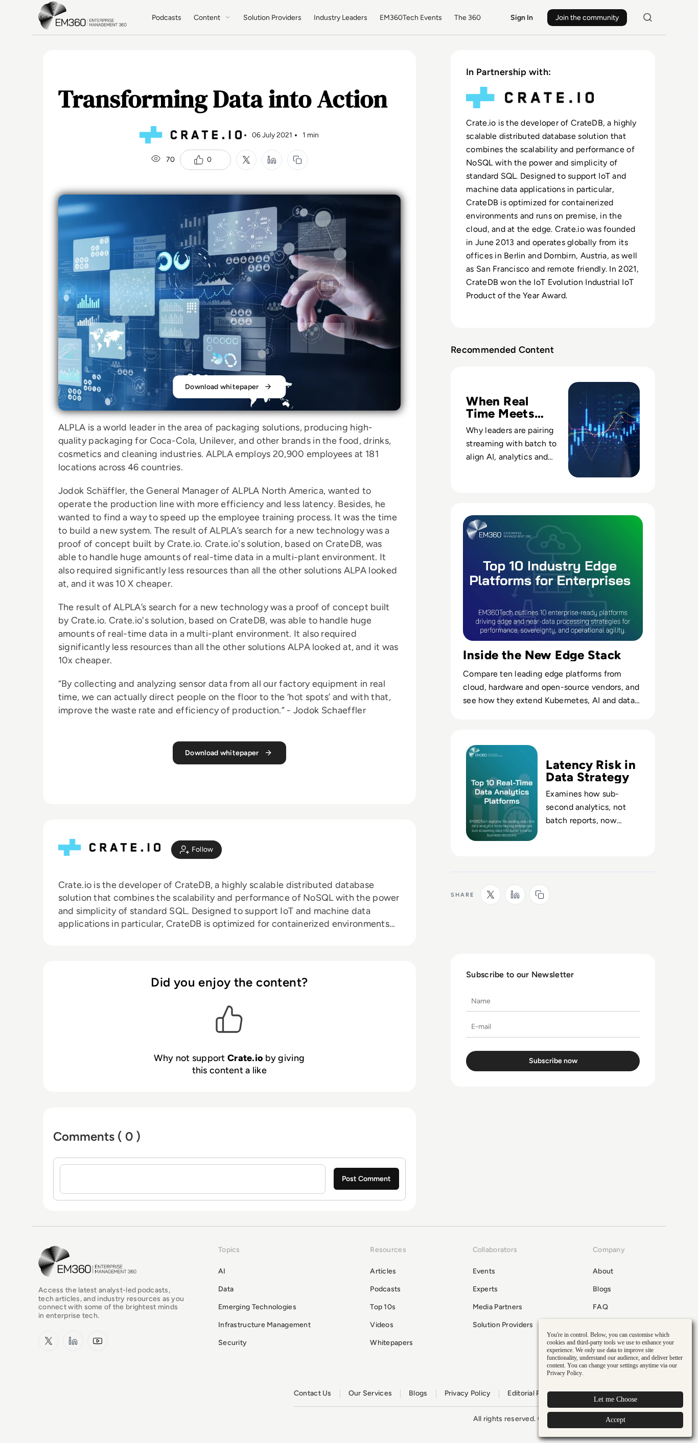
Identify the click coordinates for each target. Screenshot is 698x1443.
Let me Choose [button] (615, 1399)
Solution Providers (272, 17)
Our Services (370, 1393)
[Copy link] (297, 160)
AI (222, 1271)
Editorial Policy (531, 1393)
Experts (485, 1289)
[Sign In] (196, 849)
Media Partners (498, 1307)
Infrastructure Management (264, 1324)
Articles (383, 1271)
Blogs (602, 1289)
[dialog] (615, 1378)
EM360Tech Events (411, 17)
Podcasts (166, 17)
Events (484, 1271)
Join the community (587, 17)
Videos (381, 1324)
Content (207, 17)
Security (232, 1342)
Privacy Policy (468, 1393)
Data (226, 1289)
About (603, 1271)
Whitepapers (391, 1342)
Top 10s (382, 1307)
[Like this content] (199, 160)
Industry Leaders (340, 17)
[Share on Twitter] (246, 160)
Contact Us (313, 1393)
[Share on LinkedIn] (272, 160)
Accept (615, 1420)
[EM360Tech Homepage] (89, 1281)
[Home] (84, 28)
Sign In (521, 17)
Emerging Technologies (257, 1307)
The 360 (467, 17)
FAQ (600, 1307)
